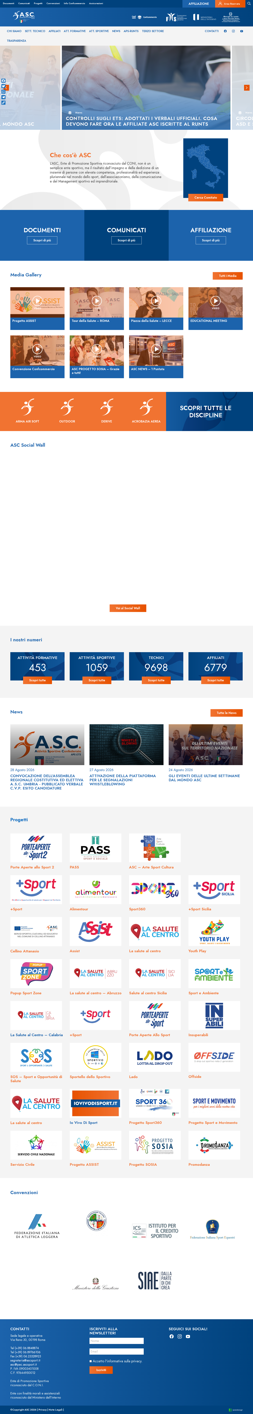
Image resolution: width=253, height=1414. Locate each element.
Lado (133, 1076)
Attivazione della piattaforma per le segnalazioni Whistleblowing (122, 780)
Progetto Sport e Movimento (213, 1122)
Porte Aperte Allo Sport (149, 1035)
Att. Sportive (99, 31)
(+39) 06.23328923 (28, 1356)
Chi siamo (14, 31)
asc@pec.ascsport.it (23, 1364)
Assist (75, 951)
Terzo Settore (153, 31)
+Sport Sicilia (199, 909)
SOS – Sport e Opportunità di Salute (36, 1079)
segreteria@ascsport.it (25, 1360)
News (116, 31)
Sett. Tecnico (35, 31)
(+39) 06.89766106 (27, 1352)
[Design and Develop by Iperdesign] (236, 1409)
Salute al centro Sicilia (148, 993)
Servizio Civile (22, 1164)
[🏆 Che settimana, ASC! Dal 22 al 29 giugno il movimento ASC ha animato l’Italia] (58, 559)
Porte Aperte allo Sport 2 (32, 867)
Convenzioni (53, 3)
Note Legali (55, 1409)
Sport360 (137, 909)
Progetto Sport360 (145, 1122)
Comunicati (24, 3)
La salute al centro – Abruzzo (96, 993)
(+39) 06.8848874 (27, 1348)
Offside (194, 1076)
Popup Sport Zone (25, 993)
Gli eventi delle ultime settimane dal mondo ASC (204, 778)
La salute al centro (145, 951)
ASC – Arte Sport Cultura (151, 867)
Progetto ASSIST (84, 1164)
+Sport (16, 909)
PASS (74, 867)
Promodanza (199, 1164)
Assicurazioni (96, 3)
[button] (247, 88)
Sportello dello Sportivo (90, 1076)
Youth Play (197, 951)
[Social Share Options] (27, 523)
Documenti (8, 3)
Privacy (43, 1409)
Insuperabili (198, 1035)
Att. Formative (75, 31)
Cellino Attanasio (24, 951)
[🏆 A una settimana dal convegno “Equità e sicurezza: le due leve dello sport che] (126, 491)
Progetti (38, 3)
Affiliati (54, 31)
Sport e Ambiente (203, 993)
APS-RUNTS (131, 31)
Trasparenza (16, 41)
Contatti (212, 31)
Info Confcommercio (74, 3)
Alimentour (79, 909)
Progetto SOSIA (143, 1164)
